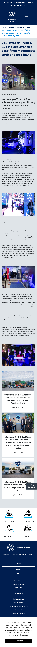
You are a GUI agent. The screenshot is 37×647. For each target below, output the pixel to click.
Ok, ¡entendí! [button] (18, 640)
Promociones (18, 577)
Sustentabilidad (18, 610)
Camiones (18, 570)
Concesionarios (18, 584)
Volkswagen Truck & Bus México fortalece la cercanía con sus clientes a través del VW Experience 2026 (17, 399)
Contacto (18, 588)
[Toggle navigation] (26, 16)
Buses (18, 573)
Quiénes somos (18, 599)
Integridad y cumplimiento (19, 606)
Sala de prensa (18, 603)
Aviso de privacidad (18, 613)
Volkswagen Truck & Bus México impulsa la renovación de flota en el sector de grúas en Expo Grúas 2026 (18, 486)
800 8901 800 (28, 2)
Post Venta (18, 580)
